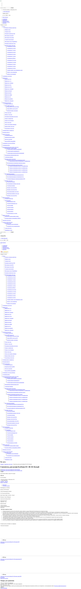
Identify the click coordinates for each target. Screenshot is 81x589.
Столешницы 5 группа (11, 46)
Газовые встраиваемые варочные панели (14, 394)
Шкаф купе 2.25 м (8, 316)
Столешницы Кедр (6, 145)
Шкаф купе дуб (8, 96)
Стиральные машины (9, 157)
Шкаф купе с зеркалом (9, 100)
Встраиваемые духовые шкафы (11, 148)
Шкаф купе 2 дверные (9, 83)
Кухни (4, 26)
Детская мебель (8, 200)
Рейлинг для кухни (8, 114)
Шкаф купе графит (8, 94)
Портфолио (5, 20)
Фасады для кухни (6, 134)
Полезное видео (6, 21)
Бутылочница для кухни (9, 128)
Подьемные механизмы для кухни (11, 116)
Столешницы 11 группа (11, 62)
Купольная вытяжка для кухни (13, 191)
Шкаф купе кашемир (9, 98)
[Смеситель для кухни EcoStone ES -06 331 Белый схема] (11, 470)
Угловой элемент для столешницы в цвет (15, 70)
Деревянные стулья (8, 230)
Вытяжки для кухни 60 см (12, 195)
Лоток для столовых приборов (10, 124)
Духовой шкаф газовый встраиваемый (14, 149)
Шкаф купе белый (8, 90)
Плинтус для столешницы (12, 72)
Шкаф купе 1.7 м (8, 81)
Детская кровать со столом (12, 213)
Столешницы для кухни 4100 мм (9, 143)
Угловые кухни (8, 31)
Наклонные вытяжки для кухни (13, 193)
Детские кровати (10, 209)
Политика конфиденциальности (60, 585)
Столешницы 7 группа (11, 50)
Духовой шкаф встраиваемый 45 (13, 151)
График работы (5, 13)
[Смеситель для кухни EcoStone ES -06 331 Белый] (10, 469)
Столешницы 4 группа (11, 68)
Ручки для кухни (8, 112)
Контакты (4, 249)
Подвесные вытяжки (11, 181)
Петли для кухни (8, 122)
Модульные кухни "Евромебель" (11, 41)
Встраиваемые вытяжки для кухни (13, 183)
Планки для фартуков (9, 118)
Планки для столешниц (11, 74)
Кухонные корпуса (6, 132)
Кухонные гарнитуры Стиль (10, 43)
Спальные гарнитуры (9, 198)
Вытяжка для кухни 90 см (12, 187)
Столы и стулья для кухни (7, 222)
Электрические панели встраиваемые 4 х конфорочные (19, 161)
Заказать (6, 481)
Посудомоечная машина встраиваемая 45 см (15, 176)
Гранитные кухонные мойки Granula (12, 216)
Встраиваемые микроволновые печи (12, 155)
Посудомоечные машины (9, 173)
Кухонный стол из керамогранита (13, 226)
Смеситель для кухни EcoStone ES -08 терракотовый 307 (11, 559)
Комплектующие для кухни (10, 45)
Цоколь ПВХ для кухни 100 (12, 108)
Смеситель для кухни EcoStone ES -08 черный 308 (9, 541)
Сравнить (2, 481)
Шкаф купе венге (8, 92)
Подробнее (2, 542)
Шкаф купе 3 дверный (9, 88)
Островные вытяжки (11, 185)
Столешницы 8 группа (11, 52)
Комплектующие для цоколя (12, 110)
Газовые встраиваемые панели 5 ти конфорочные (18, 395)
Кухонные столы (8, 223)
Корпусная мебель (6, 197)
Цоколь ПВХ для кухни (9, 105)
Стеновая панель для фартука (8, 130)
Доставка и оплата (6, 248)
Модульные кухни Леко (9, 37)
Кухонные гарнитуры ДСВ (10, 33)
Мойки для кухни (6, 215)
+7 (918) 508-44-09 (6, 11)
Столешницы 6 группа (11, 48)
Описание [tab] (4, 484)
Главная (1, 464)
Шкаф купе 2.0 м (8, 314)
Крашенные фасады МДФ (10, 137)
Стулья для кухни (8, 228)
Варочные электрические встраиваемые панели (16, 160)
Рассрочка (5, 482)
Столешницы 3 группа (11, 66)
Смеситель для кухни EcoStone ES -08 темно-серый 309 (10, 576)
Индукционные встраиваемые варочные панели (16, 392)
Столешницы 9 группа (11, 54)
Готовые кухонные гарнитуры (10, 27)
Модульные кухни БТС (9, 35)
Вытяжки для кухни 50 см (12, 189)
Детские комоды (10, 211)
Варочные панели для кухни (10, 159)
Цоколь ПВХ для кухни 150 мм (13, 106)
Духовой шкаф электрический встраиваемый (15, 153)
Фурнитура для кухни (7, 102)
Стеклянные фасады (8, 135)
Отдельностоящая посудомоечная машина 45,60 (16, 178)
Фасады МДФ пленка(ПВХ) (10, 141)
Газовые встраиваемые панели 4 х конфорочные (18, 167)
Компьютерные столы (11, 201)
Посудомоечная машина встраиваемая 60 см (15, 174)
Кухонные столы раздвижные (12, 224)
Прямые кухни (7, 29)
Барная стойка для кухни (9, 126)
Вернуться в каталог (4, 578)
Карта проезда (5, 17)
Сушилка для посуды (9, 103)
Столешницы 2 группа (11, 64)
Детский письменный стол (12, 203)
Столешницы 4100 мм (11, 58)
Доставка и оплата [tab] (6, 485)
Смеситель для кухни (7, 220)
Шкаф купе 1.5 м (8, 79)
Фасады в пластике (8, 139)
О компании (5, 19)
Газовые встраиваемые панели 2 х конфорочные (18, 171)
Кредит (1, 482)
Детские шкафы (10, 205)
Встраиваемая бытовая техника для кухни (10, 147)
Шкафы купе (5, 78)
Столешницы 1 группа (11, 56)
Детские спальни (10, 207)
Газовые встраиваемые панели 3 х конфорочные (18, 169)
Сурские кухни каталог (9, 39)
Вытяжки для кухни (8, 180)
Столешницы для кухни (7, 76)
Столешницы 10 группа (11, 60)
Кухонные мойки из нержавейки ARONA (13, 218)
